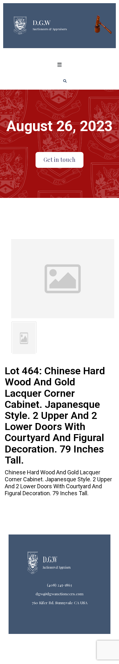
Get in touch (59, 159)
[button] (59, 65)
